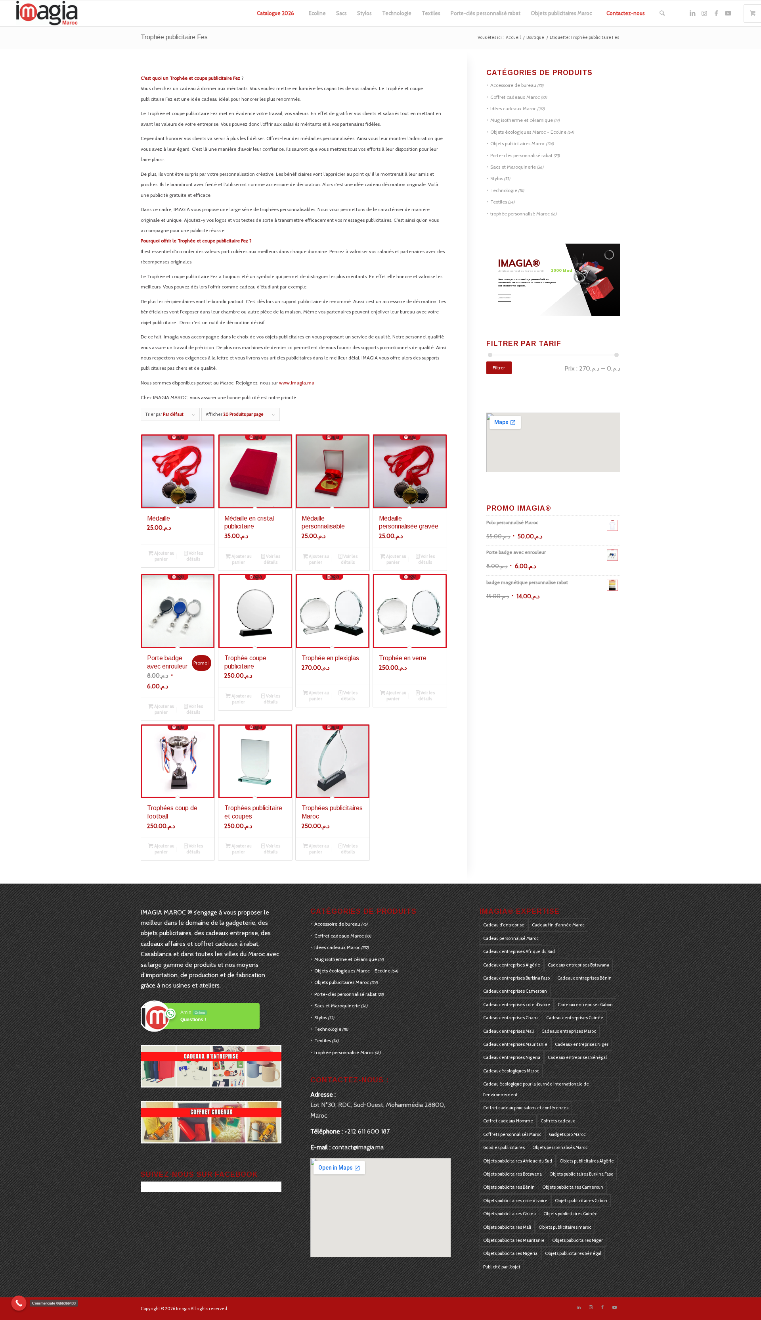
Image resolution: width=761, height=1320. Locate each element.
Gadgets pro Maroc (567, 1134)
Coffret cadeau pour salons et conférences (525, 1108)
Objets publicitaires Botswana (512, 1174)
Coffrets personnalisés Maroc (512, 1134)
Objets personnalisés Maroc (560, 1147)
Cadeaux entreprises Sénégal (577, 1057)
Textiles (498, 202)
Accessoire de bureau (513, 85)
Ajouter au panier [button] (163, 556)
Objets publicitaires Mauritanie (514, 1240)
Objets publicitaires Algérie (587, 1161)
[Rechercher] (662, 13)
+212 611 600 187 (367, 1131)
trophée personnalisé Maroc (520, 214)
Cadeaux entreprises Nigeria (511, 1057)
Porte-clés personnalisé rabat (521, 155)
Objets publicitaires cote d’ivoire (515, 1200)
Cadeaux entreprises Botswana (578, 965)
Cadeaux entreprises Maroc (568, 1031)
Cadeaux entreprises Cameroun (515, 991)
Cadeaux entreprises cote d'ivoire (516, 1004)
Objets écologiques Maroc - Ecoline (528, 132)
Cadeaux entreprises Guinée (574, 1017)
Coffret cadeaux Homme (508, 1121)
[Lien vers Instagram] (704, 13)
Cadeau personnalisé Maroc (511, 938)
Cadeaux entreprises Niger (581, 1044)
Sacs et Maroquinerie (513, 167)
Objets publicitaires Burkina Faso (581, 1174)
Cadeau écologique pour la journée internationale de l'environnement (536, 1089)
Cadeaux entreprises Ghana (511, 1017)
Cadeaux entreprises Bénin (584, 978)
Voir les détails (194, 556)
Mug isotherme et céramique (521, 120)
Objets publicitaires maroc (565, 1227)
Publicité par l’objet (501, 1267)
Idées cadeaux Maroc (513, 108)
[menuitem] (275, 13)
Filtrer (499, 368)
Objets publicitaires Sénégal (573, 1253)
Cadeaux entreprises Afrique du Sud (519, 951)
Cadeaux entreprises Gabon (585, 1004)
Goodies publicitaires (504, 1147)
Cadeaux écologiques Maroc (511, 1071)
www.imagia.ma (296, 383)
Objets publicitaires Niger (577, 1240)
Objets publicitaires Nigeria (510, 1253)
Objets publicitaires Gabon (581, 1200)
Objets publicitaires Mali (507, 1227)
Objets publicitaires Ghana (509, 1213)
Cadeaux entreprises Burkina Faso (516, 978)
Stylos (496, 178)
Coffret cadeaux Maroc (515, 97)
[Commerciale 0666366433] (19, 1303)
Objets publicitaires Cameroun (572, 1187)
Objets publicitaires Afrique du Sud (517, 1161)
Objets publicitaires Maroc (517, 143)
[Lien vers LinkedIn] (692, 13)
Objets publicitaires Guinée (570, 1213)
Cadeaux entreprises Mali (508, 1031)
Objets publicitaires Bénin (509, 1187)
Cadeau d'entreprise (503, 925)
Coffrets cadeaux (558, 1121)
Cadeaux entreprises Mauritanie (515, 1044)
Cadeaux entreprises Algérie (511, 965)
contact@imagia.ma (358, 1147)
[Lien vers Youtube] (728, 13)
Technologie (503, 190)
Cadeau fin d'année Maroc (558, 925)
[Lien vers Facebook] (716, 13)
